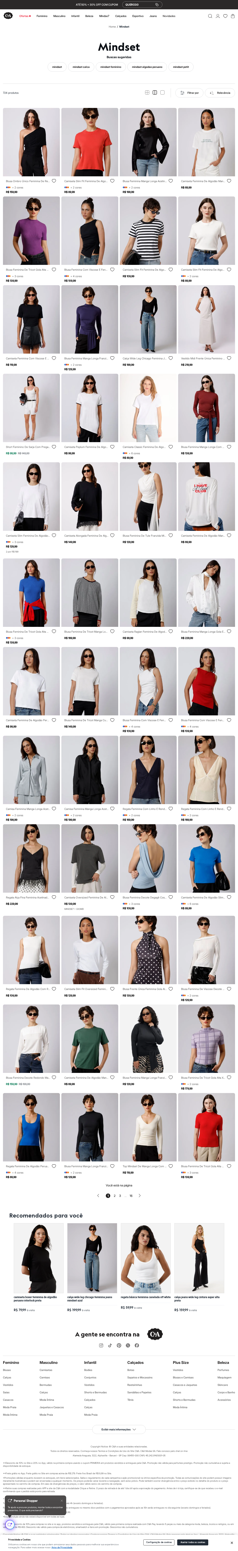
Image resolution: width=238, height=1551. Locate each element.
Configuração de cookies (159, 1542)
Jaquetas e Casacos (52, 1407)
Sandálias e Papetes (139, 1392)
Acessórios (224, 1399)
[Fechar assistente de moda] (61, 1500)
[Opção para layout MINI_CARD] (147, 92)
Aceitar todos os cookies (193, 1542)
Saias (6, 1392)
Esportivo (138, 16)
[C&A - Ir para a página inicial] (8, 15)
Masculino (59, 16)
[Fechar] (232, 1543)
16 (131, 1195)
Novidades (169, 16)
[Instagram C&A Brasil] (101, 1345)
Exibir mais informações (116, 1429)
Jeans (153, 16)
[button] (210, 16)
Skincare (223, 1384)
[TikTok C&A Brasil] (110, 1345)
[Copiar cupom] (157, 4)
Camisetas (46, 1370)
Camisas (45, 1377)
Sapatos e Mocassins (139, 1377)
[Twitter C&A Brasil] (128, 1345)
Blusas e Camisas (183, 1377)
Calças (7, 1377)
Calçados (120, 16)
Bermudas (46, 1384)
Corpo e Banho (226, 1392)
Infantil (75, 16)
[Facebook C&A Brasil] (137, 1345)
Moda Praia (9, 1407)
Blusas (7, 1370)
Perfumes (223, 1370)
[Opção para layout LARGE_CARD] (162, 92)
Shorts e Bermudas (95, 1392)
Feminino (42, 16)
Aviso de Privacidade (62, 1547)
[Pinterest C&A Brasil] (119, 1345)
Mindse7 (104, 16)
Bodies (88, 1370)
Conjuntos (90, 1377)
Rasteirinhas (134, 1384)
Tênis (130, 1399)
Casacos (8, 1399)
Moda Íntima (10, 1414)
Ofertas (23, 16)
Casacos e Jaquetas (185, 1384)
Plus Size (181, 1362)
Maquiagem (224, 1377)
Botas (130, 1370)
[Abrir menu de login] (218, 16)
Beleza (89, 16)
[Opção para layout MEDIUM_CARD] (154, 92)
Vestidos (8, 1384)
